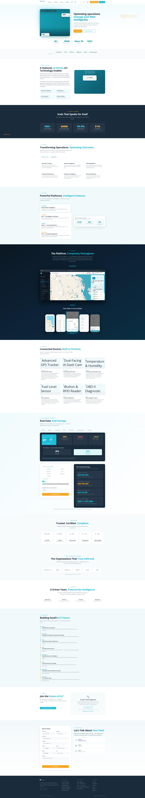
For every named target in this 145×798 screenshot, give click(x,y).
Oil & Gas (43, 430)
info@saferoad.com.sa (82, 740)
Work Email (44, 736)
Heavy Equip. (62, 473)
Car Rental (89, 430)
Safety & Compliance (65, 783)
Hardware (67, 2)
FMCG (64, 430)
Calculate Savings (94, 2)
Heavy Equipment (80, 430)
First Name (44, 731)
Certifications (94, 783)
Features (61, 2)
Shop (72, 2)
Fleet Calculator (80, 788)
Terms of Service (102, 795)
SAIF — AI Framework (81, 783)
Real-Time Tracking (65, 782)
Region (43, 750)
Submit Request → (55, 766)
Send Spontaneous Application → (48, 708)
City (56, 750)
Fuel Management (65, 785)
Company (44, 741)
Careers (93, 788)
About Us (50, 2)
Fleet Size (44, 745)
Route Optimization (65, 790)
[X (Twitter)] (43, 789)
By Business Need (44, 156)
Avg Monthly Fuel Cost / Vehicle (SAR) (49, 487)
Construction (57, 430)
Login (87, 2)
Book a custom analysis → (92, 503)
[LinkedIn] (41, 789)
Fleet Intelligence (80, 782)
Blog (75, 2)
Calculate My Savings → (55, 494)
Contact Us (102, 2)
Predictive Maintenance (66, 786)
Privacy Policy (96, 795)
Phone (57, 745)
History (93, 786)
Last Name (58, 731)
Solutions (56, 2)
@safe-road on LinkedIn (88, 711)
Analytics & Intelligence (66, 788)
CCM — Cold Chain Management (83, 786)
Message (43, 755)
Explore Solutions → (89, 31)
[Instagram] (46, 789)
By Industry (53, 156)
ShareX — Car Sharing (81, 785)
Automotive (71, 430)
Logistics (50, 430)
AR (83, 2)
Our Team (94, 785)
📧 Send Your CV (88, 707)
